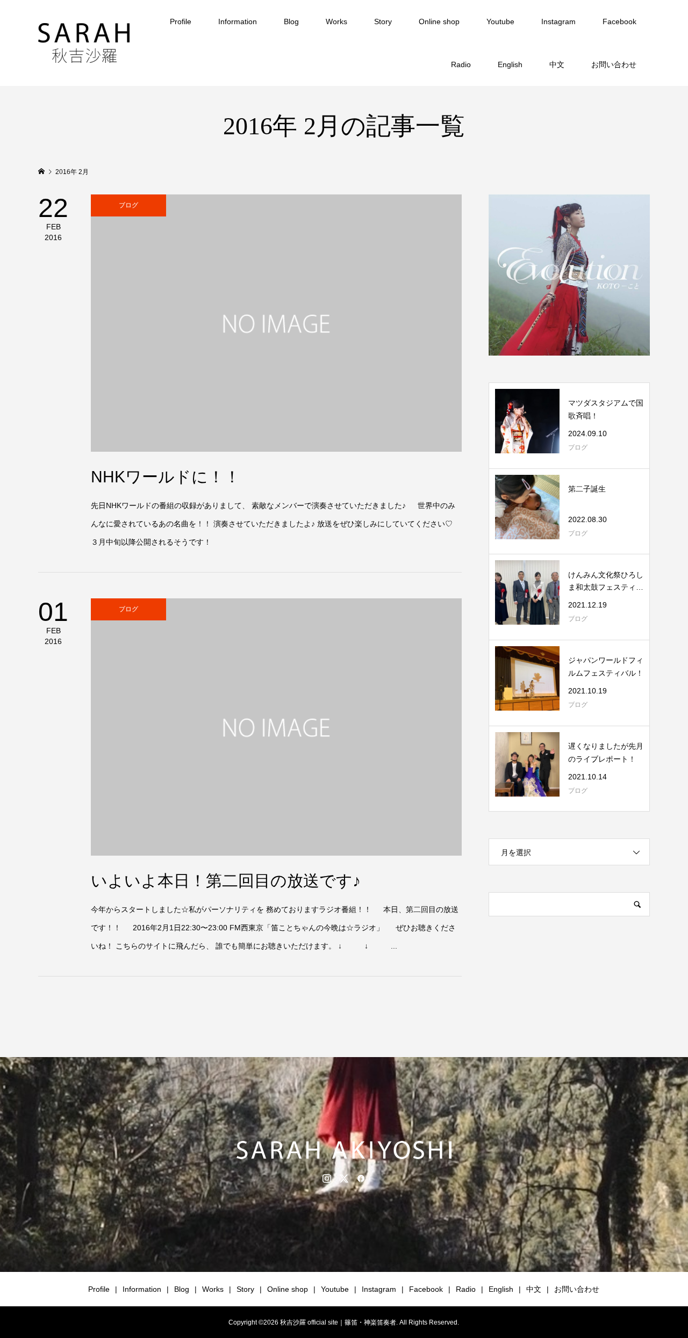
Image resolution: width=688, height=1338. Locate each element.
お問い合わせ (613, 64)
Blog (291, 21)
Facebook (619, 21)
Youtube (500, 21)
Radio (461, 64)
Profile (180, 21)
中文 (556, 64)
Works (336, 21)
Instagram (558, 21)
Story (383, 21)
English (510, 64)
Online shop (439, 21)
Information (237, 21)
